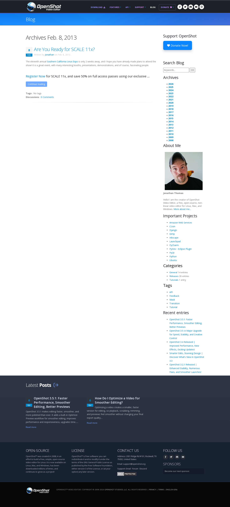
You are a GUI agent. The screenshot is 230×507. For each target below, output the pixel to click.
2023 (170, 93)
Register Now (35, 76)
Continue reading (36, 84)
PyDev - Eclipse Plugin (180, 248)
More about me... (182, 209)
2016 (170, 115)
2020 (170, 102)
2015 (170, 118)
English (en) (171, 489)
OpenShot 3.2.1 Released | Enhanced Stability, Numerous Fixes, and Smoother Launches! (185, 368)
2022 (170, 96)
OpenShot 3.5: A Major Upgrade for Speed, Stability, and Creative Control (185, 334)
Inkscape (173, 237)
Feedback (174, 295)
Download (97, 7)
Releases (174, 276)
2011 (170, 130)
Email (128, 468)
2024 (170, 90)
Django (173, 230)
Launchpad (175, 241)
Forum (135, 468)
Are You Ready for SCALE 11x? (64, 49)
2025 (170, 87)
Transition (174, 303)
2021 (170, 99)
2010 (170, 134)
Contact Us (128, 450)
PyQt (171, 252)
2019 (170, 105)
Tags (167, 285)
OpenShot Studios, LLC (116, 489)
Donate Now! (179, 45)
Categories (172, 265)
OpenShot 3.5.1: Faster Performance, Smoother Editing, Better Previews (185, 323)
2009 (170, 137)
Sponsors (172, 464)
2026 (170, 83)
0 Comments (47, 97)
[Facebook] (179, 7)
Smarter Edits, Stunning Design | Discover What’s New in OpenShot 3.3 (186, 357)
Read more (31, 427)
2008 (170, 140)
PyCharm (174, 245)
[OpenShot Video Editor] (43, 6)
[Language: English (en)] (201, 7)
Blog (153, 7)
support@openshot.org (134, 464)
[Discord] (190, 7)
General (173, 272)
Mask (172, 299)
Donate (165, 7)
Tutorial (173, 307)
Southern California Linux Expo (62, 61)
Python (173, 256)
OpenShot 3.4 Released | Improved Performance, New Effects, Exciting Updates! (184, 345)
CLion (172, 226)
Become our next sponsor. (177, 471)
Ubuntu (173, 260)
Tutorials (173, 279)
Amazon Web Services (180, 222)
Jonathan (49, 54)
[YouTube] (196, 7)
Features (114, 7)
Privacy (152, 489)
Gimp (172, 233)
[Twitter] (185, 7)
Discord (143, 468)
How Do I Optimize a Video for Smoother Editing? (117, 400)
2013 (170, 124)
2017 (170, 112)
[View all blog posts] (56, 385)
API (127, 7)
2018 (170, 108)
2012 (170, 127)
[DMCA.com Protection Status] (126, 473)
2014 (170, 121)
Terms (161, 489)
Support (139, 7)
